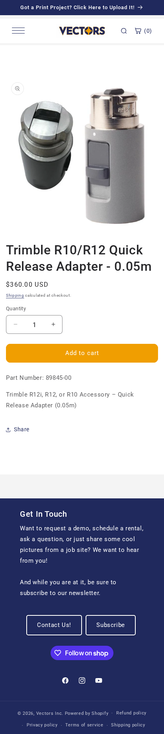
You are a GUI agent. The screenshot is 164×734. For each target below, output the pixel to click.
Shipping (15, 295)
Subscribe (110, 625)
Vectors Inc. (50, 713)
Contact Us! (54, 625)
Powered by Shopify (87, 713)
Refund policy (131, 713)
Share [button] (21, 429)
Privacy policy (42, 725)
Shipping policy (128, 725)
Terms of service (84, 725)
